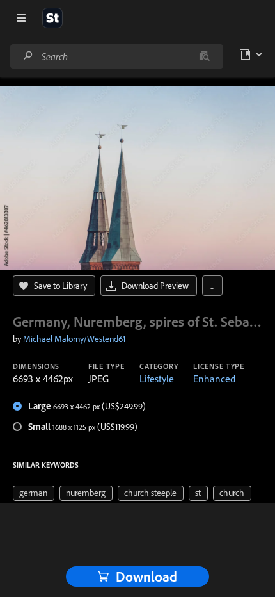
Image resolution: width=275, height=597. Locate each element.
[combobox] (116, 56)
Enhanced (214, 378)
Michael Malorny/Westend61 (74, 339)
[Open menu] (21, 18)
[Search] (28, 56)
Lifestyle (156, 378)
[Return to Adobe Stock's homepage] (52, 18)
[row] (33, 493)
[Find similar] (204, 56)
